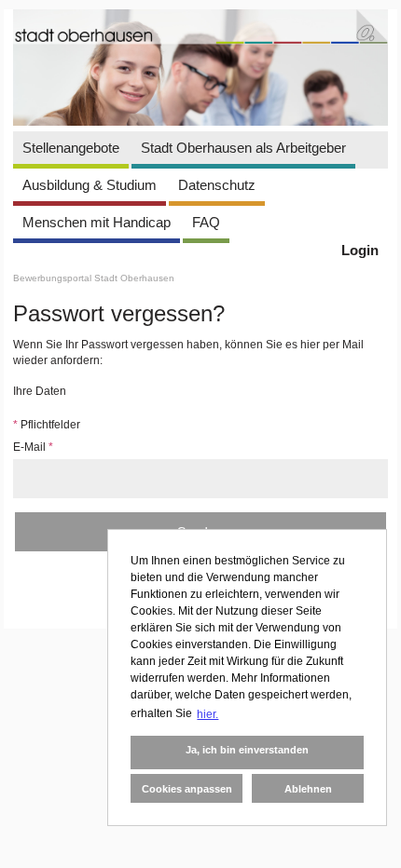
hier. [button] (207, 714)
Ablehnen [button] (308, 788)
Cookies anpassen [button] (187, 788)
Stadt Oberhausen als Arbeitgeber (243, 148)
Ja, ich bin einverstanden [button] (247, 749)
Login (360, 250)
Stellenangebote (70, 148)
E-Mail (33, 447)
